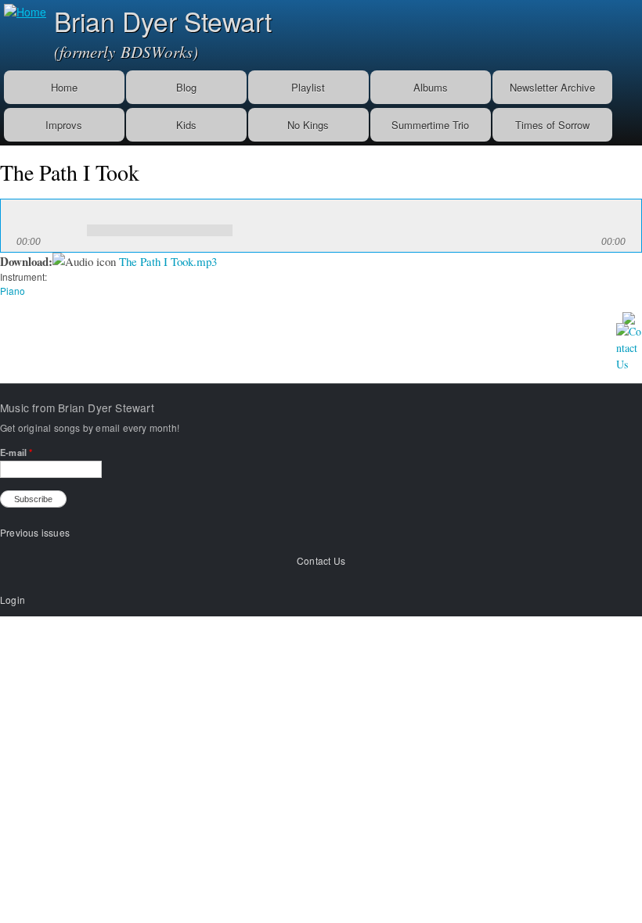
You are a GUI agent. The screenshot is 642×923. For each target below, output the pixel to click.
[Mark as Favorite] (628, 315)
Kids (186, 124)
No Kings (308, 124)
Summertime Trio (430, 124)
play (32, 219)
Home (64, 87)
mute (249, 218)
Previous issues (35, 532)
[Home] (23, 10)
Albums (430, 87)
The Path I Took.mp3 (168, 261)
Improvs (63, 124)
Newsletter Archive (552, 87)
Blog (186, 87)
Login (12, 599)
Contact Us (321, 560)
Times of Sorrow (552, 124)
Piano (12, 290)
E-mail (16, 452)
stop (67, 219)
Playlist (308, 87)
